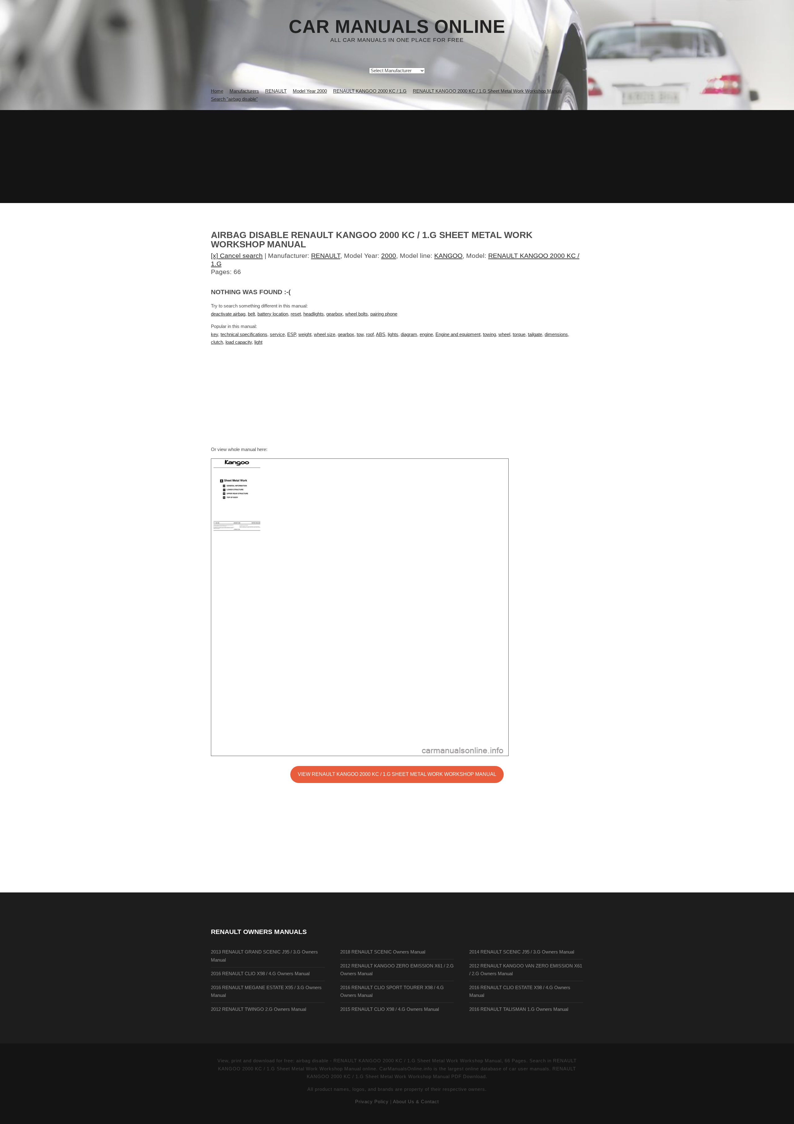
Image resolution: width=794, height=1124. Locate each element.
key (214, 334)
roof (370, 334)
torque (519, 334)
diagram (409, 334)
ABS (380, 334)
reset (296, 314)
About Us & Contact (416, 1101)
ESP (291, 334)
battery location (272, 314)
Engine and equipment (457, 334)
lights (393, 334)
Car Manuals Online (397, 27)
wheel (504, 334)
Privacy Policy (372, 1101)
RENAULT (325, 255)
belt (251, 314)
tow (360, 334)
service (277, 334)
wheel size (324, 334)
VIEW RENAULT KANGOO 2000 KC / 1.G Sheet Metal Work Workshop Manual (397, 774)
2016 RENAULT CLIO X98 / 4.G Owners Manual (260, 973)
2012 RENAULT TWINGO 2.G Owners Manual (258, 1009)
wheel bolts (356, 314)
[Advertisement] (397, 156)
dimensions (556, 334)
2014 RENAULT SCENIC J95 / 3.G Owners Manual (521, 951)
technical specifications (244, 334)
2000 (388, 255)
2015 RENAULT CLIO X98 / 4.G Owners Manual (389, 1009)
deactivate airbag (228, 314)
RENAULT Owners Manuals (259, 931)
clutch (217, 342)
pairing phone (383, 314)
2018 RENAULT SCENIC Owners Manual (382, 951)
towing (489, 334)
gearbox (334, 314)
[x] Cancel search (237, 255)
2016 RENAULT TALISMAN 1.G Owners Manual (518, 1009)
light (258, 342)
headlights (313, 314)
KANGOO (448, 255)
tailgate (535, 334)
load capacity (238, 342)
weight (304, 334)
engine (426, 334)
